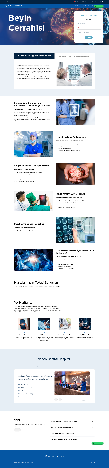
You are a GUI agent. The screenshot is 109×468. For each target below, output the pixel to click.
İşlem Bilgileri (86, 6)
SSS (92, 6)
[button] (77, 2)
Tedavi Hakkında (76, 6)
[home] (13, 6)
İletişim (17, 430)
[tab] (34, 366)
